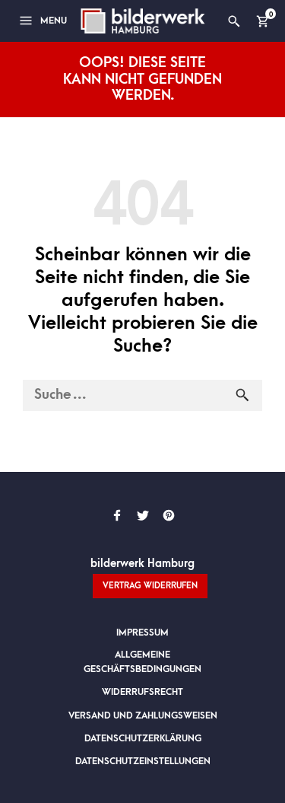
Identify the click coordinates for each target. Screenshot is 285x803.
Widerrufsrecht (142, 692)
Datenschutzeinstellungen (143, 761)
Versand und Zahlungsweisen (142, 715)
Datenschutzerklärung (142, 738)
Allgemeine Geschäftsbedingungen (142, 661)
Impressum (142, 632)
